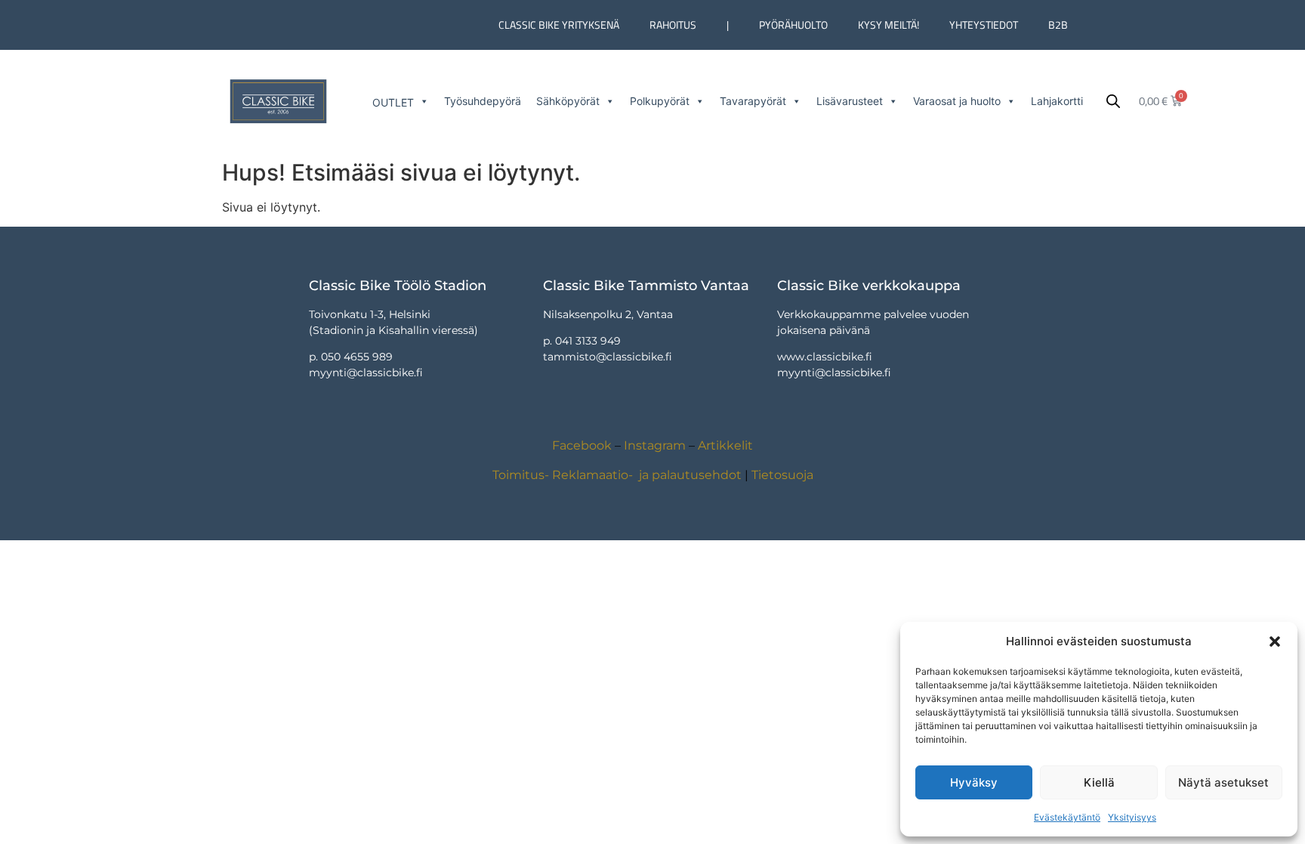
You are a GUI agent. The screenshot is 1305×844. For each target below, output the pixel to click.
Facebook (582, 445)
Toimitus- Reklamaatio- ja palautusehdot (617, 475)
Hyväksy (974, 782)
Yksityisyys (1132, 817)
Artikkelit (725, 445)
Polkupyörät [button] (660, 100)
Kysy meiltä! (888, 24)
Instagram (655, 445)
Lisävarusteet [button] (849, 100)
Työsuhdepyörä (482, 100)
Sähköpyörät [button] (568, 100)
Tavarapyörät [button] (753, 100)
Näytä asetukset (1223, 782)
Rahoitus (672, 24)
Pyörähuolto (793, 24)
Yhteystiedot (983, 24)
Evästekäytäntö (1067, 817)
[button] (1274, 641)
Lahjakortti (1057, 100)
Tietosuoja (782, 475)
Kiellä (1099, 782)
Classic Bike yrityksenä (558, 24)
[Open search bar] (1113, 100)
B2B (1058, 24)
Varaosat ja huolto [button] (957, 100)
